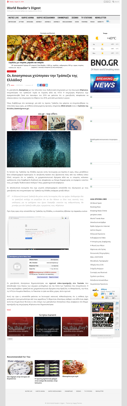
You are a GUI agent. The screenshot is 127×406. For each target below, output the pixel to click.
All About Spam (96, 203)
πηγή (9, 310)
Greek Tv (100, 22)
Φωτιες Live (13, 18)
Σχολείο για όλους (97, 276)
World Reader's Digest (24, 7)
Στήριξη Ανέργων (96, 269)
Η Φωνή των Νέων (97, 245)
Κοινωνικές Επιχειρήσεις (99, 253)
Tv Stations (86, 18)
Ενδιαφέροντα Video (98, 238)
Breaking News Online (98, 211)
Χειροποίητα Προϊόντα (99, 284)
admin (12, 85)
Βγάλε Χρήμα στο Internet (100, 226)
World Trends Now (97, 218)
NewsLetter (100, 18)
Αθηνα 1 (39, 22)
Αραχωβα (30, 22)
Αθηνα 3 (57, 22)
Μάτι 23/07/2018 (96, 257)
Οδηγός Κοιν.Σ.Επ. (97, 265)
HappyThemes (77, 403)
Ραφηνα (84, 22)
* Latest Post (12, 71)
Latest (10, 339)
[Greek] (108, 22)
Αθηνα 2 (48, 22)
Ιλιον (77, 22)
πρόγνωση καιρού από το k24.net (105, 337)
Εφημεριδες (63, 18)
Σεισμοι (75, 18)
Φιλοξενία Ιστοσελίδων (99, 280)
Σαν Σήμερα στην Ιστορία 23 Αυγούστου (18, 378)
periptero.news (96, 215)
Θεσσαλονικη (67, 22)
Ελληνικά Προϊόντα (97, 234)
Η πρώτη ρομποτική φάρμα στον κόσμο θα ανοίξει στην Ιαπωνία (46, 381)
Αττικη (21, 22)
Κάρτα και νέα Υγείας (98, 249)
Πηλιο (92, 22)
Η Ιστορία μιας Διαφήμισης (100, 242)
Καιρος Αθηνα (28, 18)
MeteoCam (12, 22)
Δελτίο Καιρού (95, 230)
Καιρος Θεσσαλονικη (46, 18)
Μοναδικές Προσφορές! (99, 261)
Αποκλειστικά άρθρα (98, 222)
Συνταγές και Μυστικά (98, 272)
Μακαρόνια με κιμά (70, 376)
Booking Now (95, 207)
